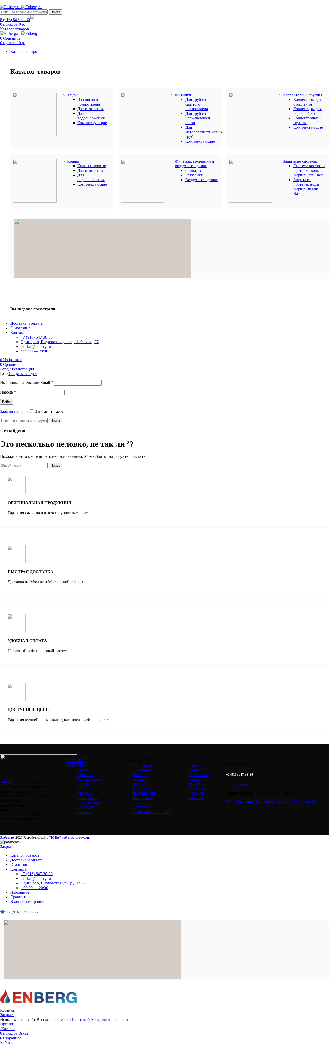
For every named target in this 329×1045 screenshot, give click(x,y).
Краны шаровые (91, 166)
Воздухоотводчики (201, 180)
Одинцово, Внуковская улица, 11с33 (53, 883)
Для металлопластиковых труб (203, 132)
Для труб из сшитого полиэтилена (196, 104)
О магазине (143, 765)
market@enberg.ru (36, 346)
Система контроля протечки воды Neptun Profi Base (309, 170)
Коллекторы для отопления (307, 101)
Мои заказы (199, 774)
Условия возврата (140, 781)
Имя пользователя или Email (26, 382)
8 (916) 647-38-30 (15, 19)
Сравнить (18, 897)
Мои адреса (199, 788)
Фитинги (85, 774)
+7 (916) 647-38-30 (37, 337)
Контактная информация (144, 790)
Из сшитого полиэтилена (88, 101)
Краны (82, 788)
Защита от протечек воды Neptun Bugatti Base (306, 187)
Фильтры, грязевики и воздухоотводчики (93, 798)
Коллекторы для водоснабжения (307, 111)
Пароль (8, 392)
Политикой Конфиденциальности (100, 1019)
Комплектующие (92, 122)
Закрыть (7, 846)
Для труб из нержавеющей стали (197, 118)
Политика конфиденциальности (152, 809)
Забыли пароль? (14, 411)
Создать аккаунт (23, 373)
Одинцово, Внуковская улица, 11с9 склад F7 (60, 342)
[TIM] (102, 277)
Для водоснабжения (91, 115)
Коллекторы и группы (89, 781)
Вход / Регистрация (27, 901)
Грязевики (194, 175)
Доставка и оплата (142, 772)
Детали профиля (196, 781)
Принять (7, 1024)
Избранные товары (143, 800)
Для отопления (90, 109)
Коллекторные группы (306, 120)
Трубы (82, 770)
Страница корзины (197, 795)
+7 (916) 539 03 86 (22, 912)
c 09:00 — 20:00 (34, 351)
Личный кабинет (196, 767)
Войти (6, 402)
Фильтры (193, 170)
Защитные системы (86, 809)
